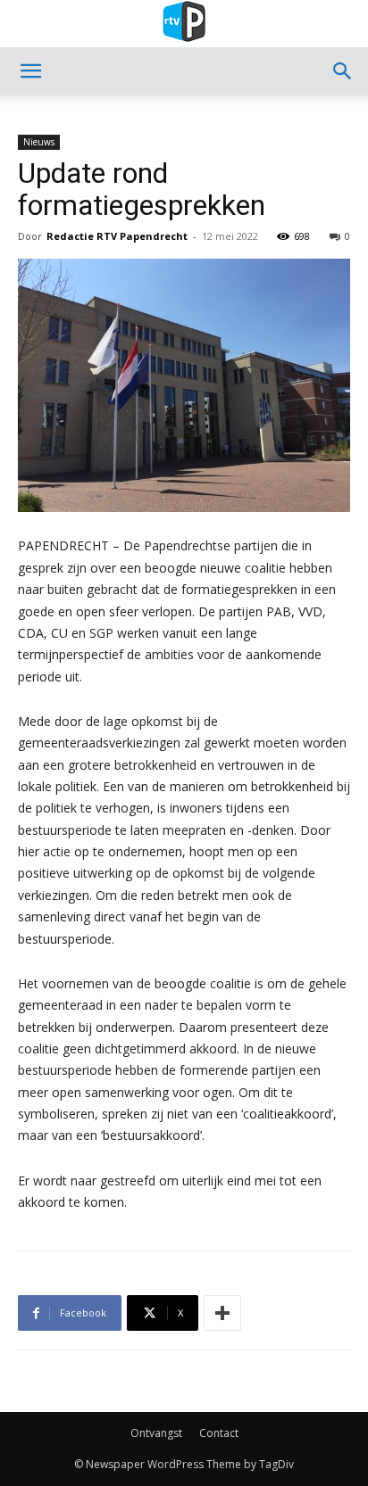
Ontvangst (156, 1433)
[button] (30, 71)
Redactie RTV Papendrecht (117, 236)
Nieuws (38, 142)
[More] (222, 1313)
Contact (218, 1433)
